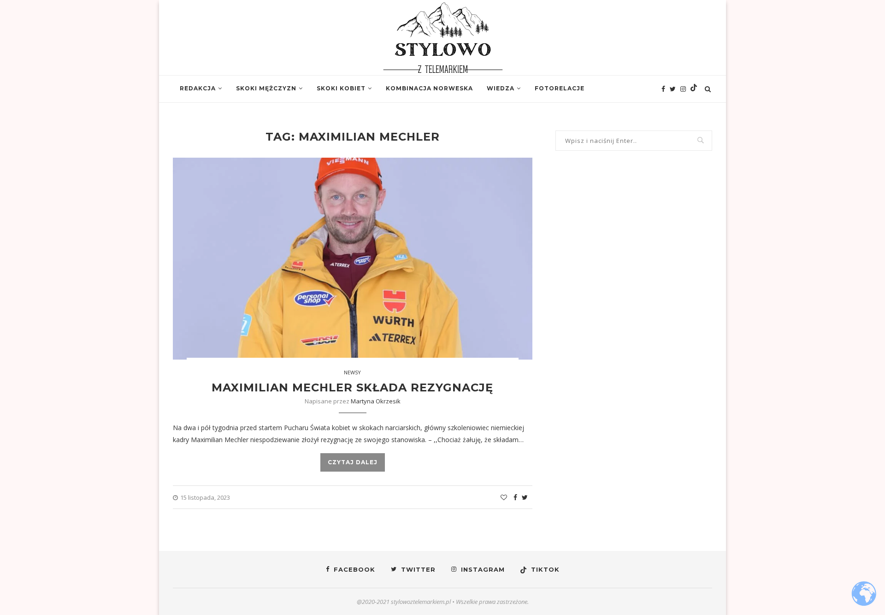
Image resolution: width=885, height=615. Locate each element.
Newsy (352, 372)
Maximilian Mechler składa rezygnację (352, 387)
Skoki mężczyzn (266, 88)
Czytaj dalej (353, 462)
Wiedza (500, 88)
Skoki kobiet (341, 88)
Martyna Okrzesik (376, 401)
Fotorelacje (559, 88)
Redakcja (198, 88)
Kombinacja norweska (429, 88)
